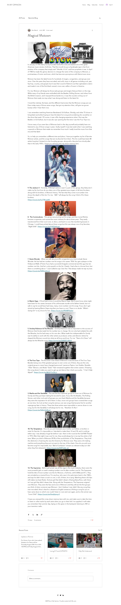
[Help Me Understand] (89, 540)
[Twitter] (60, 595)
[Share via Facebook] (28, 514)
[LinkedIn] (63, 595)
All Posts (22, 18)
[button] (100, 18)
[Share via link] (41, 514)
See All (100, 530)
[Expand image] (38, 52)
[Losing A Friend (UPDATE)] (60, 540)
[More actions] (92, 30)
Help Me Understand (85, 551)
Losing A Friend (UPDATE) (58, 551)
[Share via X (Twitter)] (33, 514)
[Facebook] (58, 595)
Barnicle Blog (33, 18)
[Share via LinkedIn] (37, 514)
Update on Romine (27, 537)
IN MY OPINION (14, 4)
